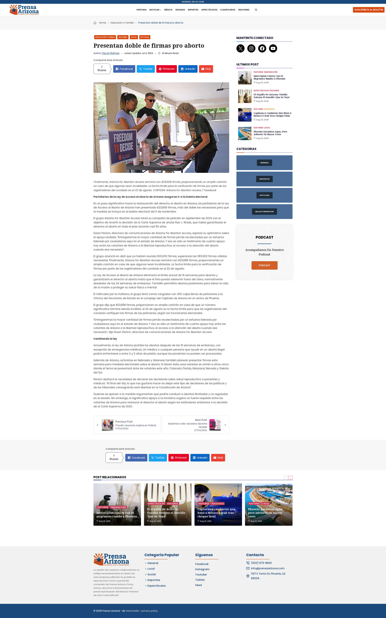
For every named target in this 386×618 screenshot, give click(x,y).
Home (102, 22)
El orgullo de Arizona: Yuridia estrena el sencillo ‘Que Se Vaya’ (272, 96)
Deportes (193, 9)
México (168, 9)
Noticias (145, 37)
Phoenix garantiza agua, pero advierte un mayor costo (270, 133)
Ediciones (243, 9)
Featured (123, 37)
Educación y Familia (122, 22)
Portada (141, 9)
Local (134, 37)
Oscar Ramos (110, 53)
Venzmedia (132, 610)
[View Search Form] (256, 10)
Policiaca (269, 109)
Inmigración (270, 72)
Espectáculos (209, 9)
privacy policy (149, 610)
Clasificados (227, 9)
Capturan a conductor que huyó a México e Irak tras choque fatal (272, 114)
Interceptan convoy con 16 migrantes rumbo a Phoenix (269, 77)
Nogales (180, 9)
